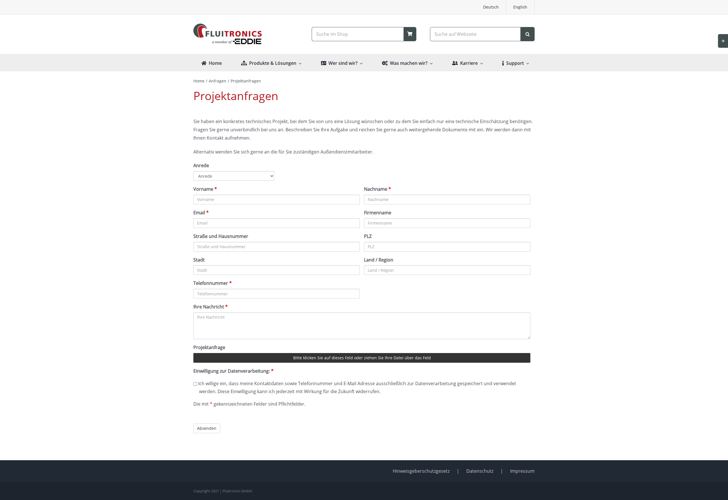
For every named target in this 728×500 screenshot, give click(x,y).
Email (201, 212)
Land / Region (378, 260)
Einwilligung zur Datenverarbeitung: (233, 371)
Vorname (205, 189)
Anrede (201, 165)
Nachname (377, 189)
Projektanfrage (209, 347)
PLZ (368, 236)
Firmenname (377, 212)
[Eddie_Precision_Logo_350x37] (227, 40)
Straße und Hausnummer (220, 236)
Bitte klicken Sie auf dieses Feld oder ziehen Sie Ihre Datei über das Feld (362, 357)
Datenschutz (479, 471)
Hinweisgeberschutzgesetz (421, 471)
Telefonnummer (212, 283)
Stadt (199, 260)
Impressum (522, 471)
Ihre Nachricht (210, 307)
